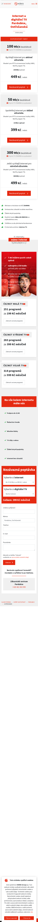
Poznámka (7, 542)
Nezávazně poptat (17, 140)
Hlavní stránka (6, 602)
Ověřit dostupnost (19, 602)
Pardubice (31, 602)
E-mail (5, 534)
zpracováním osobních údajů (20, 557)
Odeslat (8, 562)
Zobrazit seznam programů (14, 321)
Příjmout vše (26, 918)
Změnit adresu (19, 32)
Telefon (6, 525)
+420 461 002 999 (19, 587)
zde (31, 912)
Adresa (5, 516)
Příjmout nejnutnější (11, 918)
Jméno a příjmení (9, 508)
